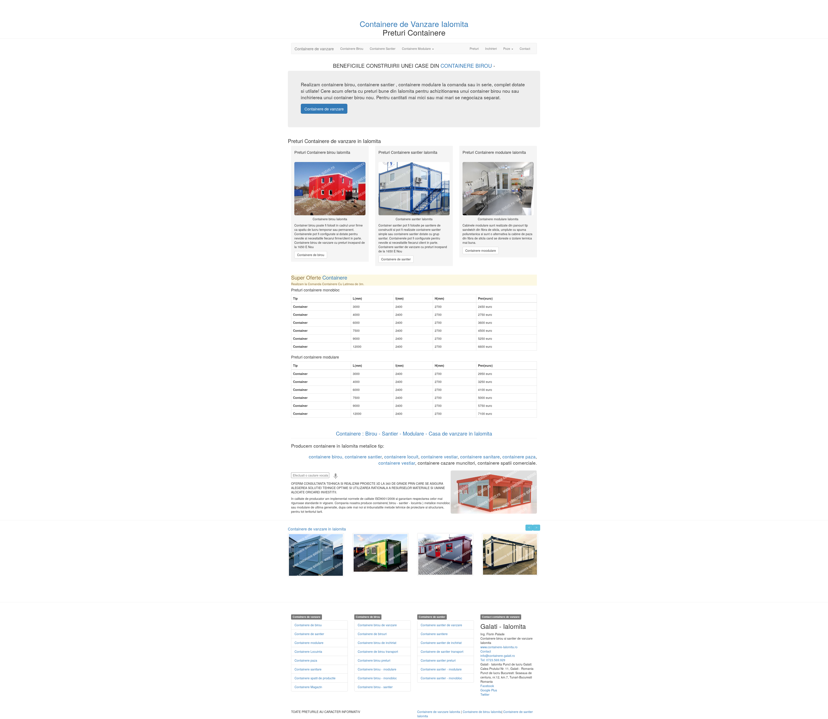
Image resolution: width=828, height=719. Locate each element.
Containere (380, 23)
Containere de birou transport (378, 651)
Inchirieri (491, 48)
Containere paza (306, 660)
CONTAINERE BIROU (467, 65)
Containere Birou (351, 48)
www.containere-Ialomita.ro (499, 647)
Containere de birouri (372, 634)
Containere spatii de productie (315, 678)
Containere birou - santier (375, 687)
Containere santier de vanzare (441, 625)
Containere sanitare (308, 669)
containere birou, (326, 456)
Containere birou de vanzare (377, 625)
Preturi (476, 48)
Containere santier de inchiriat (441, 642)
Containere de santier (396, 259)
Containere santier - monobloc (441, 678)
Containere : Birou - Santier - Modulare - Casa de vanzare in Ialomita (414, 433)
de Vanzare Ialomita (434, 23)
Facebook (487, 686)
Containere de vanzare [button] (324, 109)
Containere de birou (310, 255)
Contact (525, 48)
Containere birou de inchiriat (377, 642)
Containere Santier (382, 48)
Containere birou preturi (374, 660)
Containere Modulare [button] (417, 48)
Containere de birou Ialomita (482, 712)
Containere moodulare (480, 250)
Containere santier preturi (438, 660)
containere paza (519, 456)
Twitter (484, 694)
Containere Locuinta (308, 651)
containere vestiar (439, 456)
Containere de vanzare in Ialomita (317, 529)
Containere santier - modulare (441, 669)
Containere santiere (434, 634)
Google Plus (488, 690)
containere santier (363, 456)
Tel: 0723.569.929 (492, 660)
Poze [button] (507, 48)
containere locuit (401, 456)
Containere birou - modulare (377, 669)
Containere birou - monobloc (377, 678)
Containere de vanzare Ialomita (438, 712)
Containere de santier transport (442, 651)
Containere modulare (309, 642)
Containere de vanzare (314, 48)
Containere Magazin (308, 687)
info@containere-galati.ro (497, 655)
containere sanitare (480, 456)
